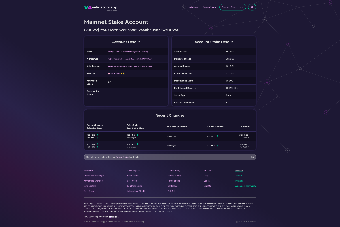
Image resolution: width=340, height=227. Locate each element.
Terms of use (174, 181)
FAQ (206, 175)
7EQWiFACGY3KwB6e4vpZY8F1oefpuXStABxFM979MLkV (130, 59)
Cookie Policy (122, 157)
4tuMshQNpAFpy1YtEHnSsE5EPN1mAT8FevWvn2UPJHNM (130, 66)
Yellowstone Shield (136, 191)
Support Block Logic (232, 7)
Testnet (238, 175)
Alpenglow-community (245, 186)
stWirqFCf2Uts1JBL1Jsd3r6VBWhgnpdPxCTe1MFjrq (128, 52)
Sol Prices (132, 181)
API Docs (208, 170)
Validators (193, 7)
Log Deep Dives (134, 186)
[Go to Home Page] (100, 7)
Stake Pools (133, 175)
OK (252, 157)
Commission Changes (94, 175)
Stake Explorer (134, 170)
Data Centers (90, 186)
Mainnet (239, 170)
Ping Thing (89, 191)
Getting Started (210, 7)
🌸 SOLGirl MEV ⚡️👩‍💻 (116, 73)
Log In (207, 181)
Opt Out (171, 191)
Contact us (172, 186)
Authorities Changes (93, 181)
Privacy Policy (174, 175)
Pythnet (239, 181)
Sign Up (207, 186)
